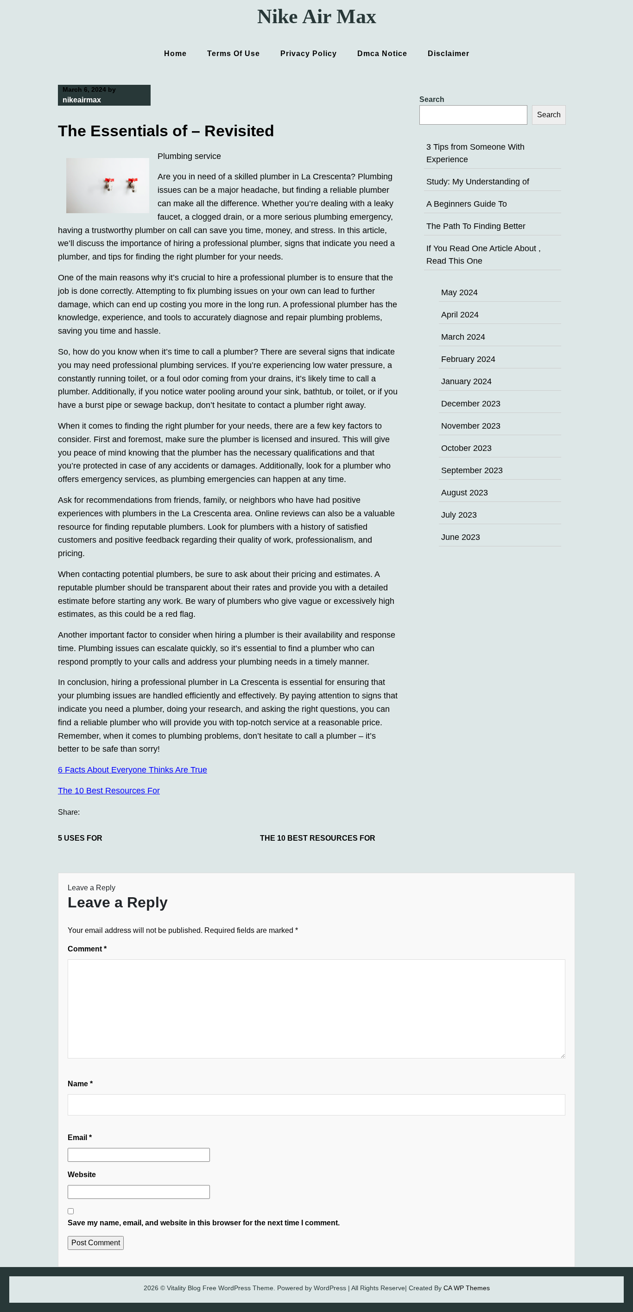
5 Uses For (80, 838)
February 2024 (468, 359)
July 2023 (459, 515)
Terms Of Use (233, 53)
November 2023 (470, 426)
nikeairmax (82, 100)
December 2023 (470, 403)
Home (175, 53)
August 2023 (464, 492)
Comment (87, 949)
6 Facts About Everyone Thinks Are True (132, 769)
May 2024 (459, 292)
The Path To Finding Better (475, 226)
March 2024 (463, 337)
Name (80, 1084)
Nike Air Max (316, 16)
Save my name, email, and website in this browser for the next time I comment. (204, 1223)
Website (82, 1175)
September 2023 (472, 470)
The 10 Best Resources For (109, 790)
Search (431, 99)
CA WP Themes (466, 1288)
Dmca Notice (382, 53)
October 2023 (466, 448)
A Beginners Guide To (466, 204)
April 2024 (460, 314)
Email (80, 1137)
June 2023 (460, 537)
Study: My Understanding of (477, 181)
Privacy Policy (308, 53)
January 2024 (466, 381)
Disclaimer (448, 53)
